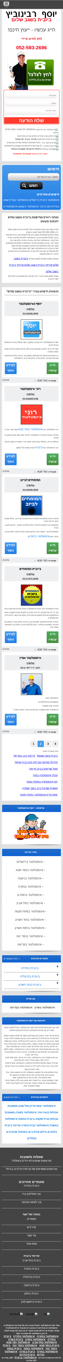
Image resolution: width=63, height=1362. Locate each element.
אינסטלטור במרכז (47, 1351)
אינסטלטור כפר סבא (18, 1342)
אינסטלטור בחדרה (24, 1336)
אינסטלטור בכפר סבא (30, 429)
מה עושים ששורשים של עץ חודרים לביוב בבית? (31, 1169)
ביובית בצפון (14, 1348)
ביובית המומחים (30, 569)
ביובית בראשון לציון (31, 1301)
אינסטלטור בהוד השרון (29, 919)
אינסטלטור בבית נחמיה (35, 1125)
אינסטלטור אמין (30, 658)
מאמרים (31, 1219)
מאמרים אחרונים (31, 1182)
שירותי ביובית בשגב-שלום (38, 265)
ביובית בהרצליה (30, 976)
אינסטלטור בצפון (33, 1348)
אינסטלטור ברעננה (29, 878)
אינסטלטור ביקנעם (28, 206)
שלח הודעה (31, 120)
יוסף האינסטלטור (30, 304)
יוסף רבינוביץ (31, 14)
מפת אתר (31, 1243)
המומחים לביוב (30, 480)
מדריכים (31, 1227)
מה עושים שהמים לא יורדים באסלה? (31, 1160)
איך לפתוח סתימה (31, 1202)
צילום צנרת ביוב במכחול (32, 1131)
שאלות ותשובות (31, 1157)
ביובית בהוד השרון (30, 984)
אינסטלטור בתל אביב (29, 903)
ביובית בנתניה (31, 1268)
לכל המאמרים (10, 958)
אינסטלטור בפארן (26, 1112)
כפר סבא (42, 380)
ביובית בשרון (15, 1339)
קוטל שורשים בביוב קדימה (43, 768)
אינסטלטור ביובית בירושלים (44, 200)
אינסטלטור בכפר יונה (29, 936)
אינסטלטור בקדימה (29, 944)
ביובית (38, 447)
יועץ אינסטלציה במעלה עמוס (42, 781)
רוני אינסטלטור (30, 389)
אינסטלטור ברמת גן (38, 536)
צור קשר (31, 1235)
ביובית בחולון (31, 1293)
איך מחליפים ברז (31, 1194)
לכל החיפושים (10, 1097)
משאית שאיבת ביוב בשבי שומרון (40, 788)
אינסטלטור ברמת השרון (29, 928)
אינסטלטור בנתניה (29, 886)
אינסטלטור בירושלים (29, 861)
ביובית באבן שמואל (47, 755)
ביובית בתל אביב (31, 1260)
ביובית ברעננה (31, 1285)
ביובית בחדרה (29, 968)
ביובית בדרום (27, 1354)
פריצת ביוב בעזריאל (24, 755)
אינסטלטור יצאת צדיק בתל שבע (37, 1106)
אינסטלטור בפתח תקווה (29, 911)
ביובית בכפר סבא (49, 1345)
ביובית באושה (26, 1118)
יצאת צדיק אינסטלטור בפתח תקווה (39, 794)
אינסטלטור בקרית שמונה (15, 200)
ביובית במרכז (27, 1351)
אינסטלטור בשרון (45, 1007)
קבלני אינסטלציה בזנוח (45, 775)
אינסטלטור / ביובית (26, 1357)
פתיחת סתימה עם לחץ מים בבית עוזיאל (36, 762)
